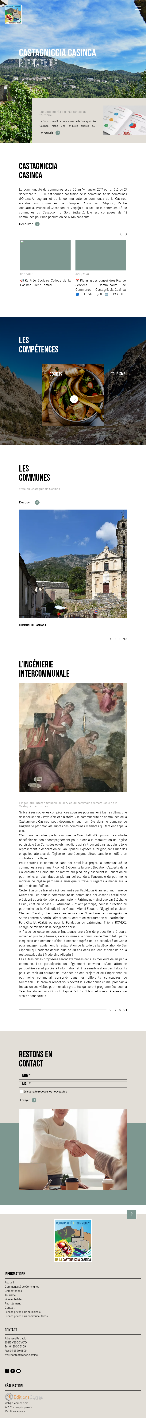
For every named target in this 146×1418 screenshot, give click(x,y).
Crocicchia (90, 203)
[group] (73, 568)
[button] (111, 638)
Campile (73, 203)
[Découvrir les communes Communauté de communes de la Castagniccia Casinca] (29, 502)
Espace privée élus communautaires (26, 1316)
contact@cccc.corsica (24, 1355)
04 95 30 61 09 (17, 1346)
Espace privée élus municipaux (23, 1312)
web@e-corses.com (16, 1403)
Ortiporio (108, 203)
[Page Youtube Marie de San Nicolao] (18, 1371)
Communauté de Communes (22, 1286)
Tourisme (10, 1295)
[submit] (28, 1100)
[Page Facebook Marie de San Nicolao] (7, 1371)
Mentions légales (15, 1411)
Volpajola (77, 208)
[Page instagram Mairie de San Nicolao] (12, 1371)
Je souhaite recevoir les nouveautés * (46, 1091)
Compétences (13, 1291)
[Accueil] (13, 14)
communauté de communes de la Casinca (94, 199)
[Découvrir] (50, 133)
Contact (9, 1307)
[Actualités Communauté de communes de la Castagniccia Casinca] (29, 224)
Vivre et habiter (14, 1299)
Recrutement (13, 1303)
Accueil (9, 1282)
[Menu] (138, 8)
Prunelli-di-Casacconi (50, 208)
